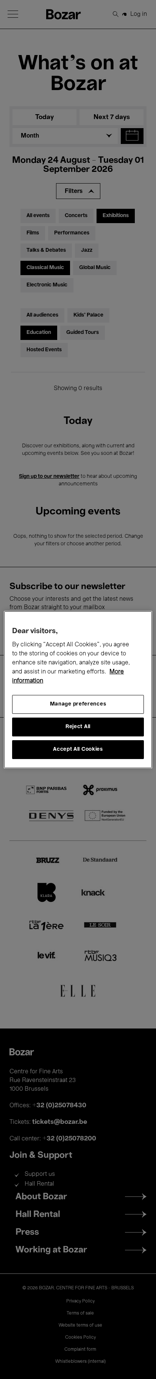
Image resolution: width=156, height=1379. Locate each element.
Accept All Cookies (78, 749)
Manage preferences (78, 704)
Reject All (78, 726)
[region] (78, 689)
